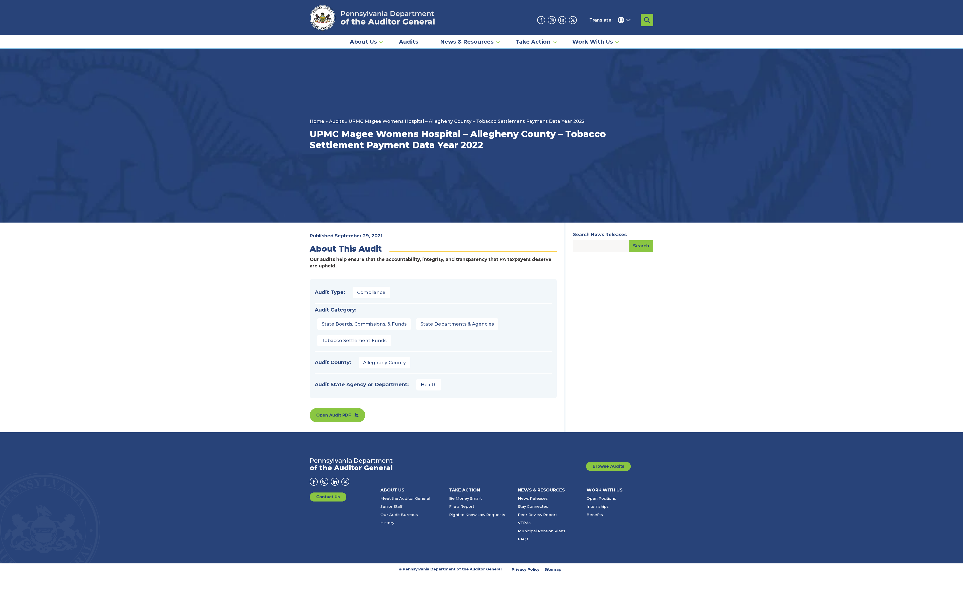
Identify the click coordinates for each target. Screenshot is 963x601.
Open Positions (601, 498)
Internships (598, 506)
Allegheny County (384, 362)
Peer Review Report (537, 514)
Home (317, 121)
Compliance (371, 292)
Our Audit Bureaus (399, 514)
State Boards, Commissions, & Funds (364, 324)
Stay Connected (533, 506)
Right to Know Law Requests (477, 514)
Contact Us (328, 496)
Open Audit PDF (333, 415)
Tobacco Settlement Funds (354, 340)
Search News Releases (600, 234)
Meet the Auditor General (405, 498)
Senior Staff (391, 506)
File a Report (461, 506)
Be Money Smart (465, 498)
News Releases (533, 498)
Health (429, 384)
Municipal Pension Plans (541, 531)
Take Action (533, 41)
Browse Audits (608, 466)
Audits (408, 41)
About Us (363, 41)
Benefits (595, 514)
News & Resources (467, 41)
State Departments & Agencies (457, 324)
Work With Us (592, 41)
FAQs (523, 539)
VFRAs (524, 522)
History (387, 522)
